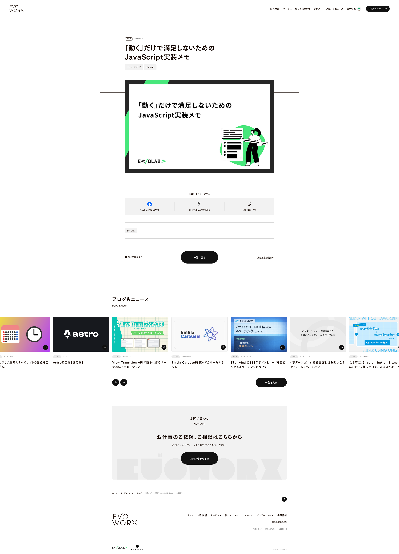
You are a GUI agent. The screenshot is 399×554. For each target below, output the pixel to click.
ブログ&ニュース (127, 493)
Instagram (269, 529)
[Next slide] (123, 382)
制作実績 (202, 515)
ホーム (114, 493)
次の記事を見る (264, 257)
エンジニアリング (134, 67)
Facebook (282, 529)
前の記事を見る (135, 257)
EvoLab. (150, 67)
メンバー (248, 515)
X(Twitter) (257, 529)
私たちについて (232, 515)
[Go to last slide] (115, 382)
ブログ (139, 493)
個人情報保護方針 (279, 521)
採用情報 (282, 515)
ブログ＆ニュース (265, 515)
